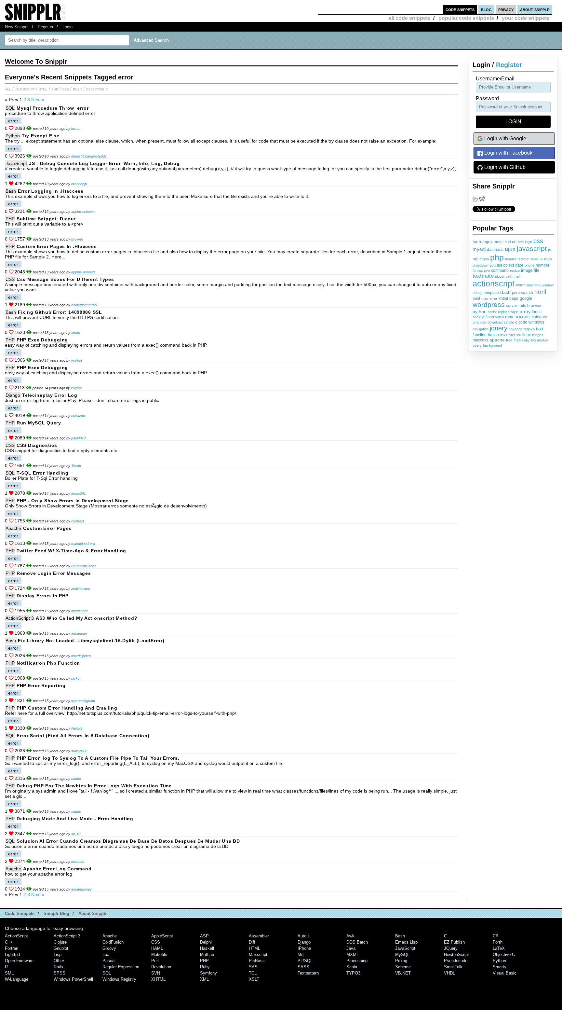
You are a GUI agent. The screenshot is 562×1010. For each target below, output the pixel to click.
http (521, 242)
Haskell (207, 948)
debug (477, 293)
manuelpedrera (83, 544)
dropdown (480, 265)
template (491, 292)
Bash (505, 292)
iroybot (76, 360)
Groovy (109, 948)
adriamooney (81, 889)
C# (495, 936)
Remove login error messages (54, 573)
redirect (523, 259)
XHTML (158, 979)
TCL (253, 973)
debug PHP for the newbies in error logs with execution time (94, 785)
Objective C (97, 88)
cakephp (515, 329)
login (528, 242)
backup (478, 317)
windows (536, 322)
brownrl (77, 239)
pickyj (75, 678)
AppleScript (162, 936)
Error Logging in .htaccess (51, 191)
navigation (480, 329)
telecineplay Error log (49, 395)
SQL (10, 108)
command (500, 270)
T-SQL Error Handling (42, 473)
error (493, 298)
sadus (76, 779)
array (525, 311)
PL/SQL (305, 960)
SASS (303, 966)
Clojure (60, 942)
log (533, 340)
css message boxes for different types (65, 279)
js (549, 249)
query (477, 345)
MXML (352, 954)
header (510, 259)
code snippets (460, 9)
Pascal (108, 960)
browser (534, 305)
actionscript (494, 283)
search (527, 292)
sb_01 (76, 834)
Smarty (499, 966)
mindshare (79, 611)
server (511, 306)
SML (9, 973)
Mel (301, 954)
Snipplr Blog (56, 913)
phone (529, 265)
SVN (155, 973)
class (484, 259)
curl (508, 242)
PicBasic (257, 960)
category (539, 317)
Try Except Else (41, 135)
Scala (351, 966)
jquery (498, 328)
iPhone (304, 948)
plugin (499, 276)
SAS (253, 966)
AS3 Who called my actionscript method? (86, 618)
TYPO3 (353, 973)
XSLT (254, 979)
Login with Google (504, 138)
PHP (54, 88)
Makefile (159, 954)
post (476, 298)
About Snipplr (92, 913)
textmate (483, 276)
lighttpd (12, 954)
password (487, 98)
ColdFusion (113, 942)
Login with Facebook (507, 153)
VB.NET (403, 973)
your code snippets (526, 18)
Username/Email (495, 78)
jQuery (451, 948)
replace (504, 312)
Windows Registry (119, 979)
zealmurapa (80, 588)
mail (530, 285)
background (492, 345)
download (495, 322)
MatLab (207, 954)
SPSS (59, 973)
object (508, 265)
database (495, 249)
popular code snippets (466, 18)
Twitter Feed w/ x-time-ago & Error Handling (71, 550)
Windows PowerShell (73, 979)
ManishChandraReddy (89, 156)
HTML (43, 88)
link (537, 285)
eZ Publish (454, 942)
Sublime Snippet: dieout (46, 218)
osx (483, 322)
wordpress (489, 305)
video (499, 317)
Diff (252, 942)
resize (515, 270)
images (537, 335)
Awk (350, 936)
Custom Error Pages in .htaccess (57, 246)
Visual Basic (504, 973)
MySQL (402, 954)
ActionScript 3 (20, 618)
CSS (65, 88)
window (548, 285)
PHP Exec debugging (42, 339)
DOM (519, 317)
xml (527, 317)
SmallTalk (453, 966)
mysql (479, 249)
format (478, 270)
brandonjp (79, 184)
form (477, 242)
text (539, 329)
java (516, 292)
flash (490, 317)
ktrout (75, 129)
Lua (105, 954)
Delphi (206, 942)
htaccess (480, 340)
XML (204, 979)
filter (512, 335)
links (503, 335)
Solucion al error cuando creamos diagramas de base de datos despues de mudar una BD (128, 841)
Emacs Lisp (406, 942)
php (497, 257)
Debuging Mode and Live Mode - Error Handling (75, 818)
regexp (529, 329)
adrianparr (79, 633)
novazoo (78, 416)
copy (526, 340)
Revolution (161, 966)
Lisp (57, 954)
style (514, 312)
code (522, 322)
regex (487, 242)
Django (13, 395)
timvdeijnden (81, 656)
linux (526, 335)
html (540, 291)
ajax (510, 248)
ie (541, 259)
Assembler (259, 936)
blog (486, 9)
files (517, 340)
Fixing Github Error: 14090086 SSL (60, 312)
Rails (58, 966)
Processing (357, 960)
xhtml (503, 298)
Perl (155, 960)
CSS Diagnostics (37, 445)
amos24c (78, 493)
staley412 (79, 751)
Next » (38, 99)
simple (509, 322)
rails (522, 305)
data (548, 259)
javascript (532, 249)
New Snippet (17, 26)
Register (45, 26)
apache (497, 339)
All (8, 88)
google (526, 298)
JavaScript (25, 88)
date (519, 265)
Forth (497, 942)
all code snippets (410, 18)
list (499, 265)
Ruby (77, 88)
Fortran (11, 948)
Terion (76, 466)
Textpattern (308, 973)
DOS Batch (357, 942)
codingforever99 (84, 305)
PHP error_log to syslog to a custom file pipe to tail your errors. (98, 758)
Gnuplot (61, 948)
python (480, 311)
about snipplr (535, 9)
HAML (157, 948)
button (493, 335)
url (514, 242)
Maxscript (258, 954)
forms (537, 312)
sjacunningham (83, 701)
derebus (77, 862)
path (508, 276)
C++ (9, 942)
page (513, 298)
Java (350, 948)
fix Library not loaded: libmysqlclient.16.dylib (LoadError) (91, 640)
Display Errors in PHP (43, 595)
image (526, 270)
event (521, 285)
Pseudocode (455, 960)
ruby (509, 316)
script (492, 312)
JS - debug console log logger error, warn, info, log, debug (104, 163)
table (534, 259)
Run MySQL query (39, 422)
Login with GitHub (504, 167)
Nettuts (77, 728)
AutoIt (303, 936)
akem (75, 333)
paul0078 (78, 438)
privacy (506, 9)
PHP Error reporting (41, 685)
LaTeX (499, 948)
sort (492, 265)
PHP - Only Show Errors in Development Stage (73, 500)
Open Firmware (19, 960)
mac (484, 298)
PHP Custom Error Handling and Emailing (67, 708)
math (517, 276)
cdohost (77, 521)
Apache (13, 528)
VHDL (449, 973)
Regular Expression (120, 966)
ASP (204, 936)
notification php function (48, 663)
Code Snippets (19, 913)
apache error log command (57, 868)
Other (59, 960)
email (498, 242)
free (509, 340)
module (542, 340)
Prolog (401, 960)
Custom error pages (47, 528)
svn (487, 270)
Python (13, 135)
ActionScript (16, 936)
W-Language (16, 979)
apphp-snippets (83, 212)
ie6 (518, 335)
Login (67, 26)
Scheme (403, 966)
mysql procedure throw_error (52, 108)
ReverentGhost (83, 566)
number (542, 265)
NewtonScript (456, 954)
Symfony (208, 973)
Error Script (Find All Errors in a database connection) (83, 735)
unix (476, 322)
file (536, 270)
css (538, 240)
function (480, 335)
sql (475, 258)
